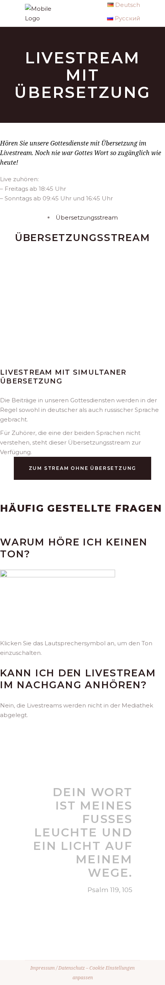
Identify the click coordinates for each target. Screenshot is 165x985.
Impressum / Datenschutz (57, 968)
